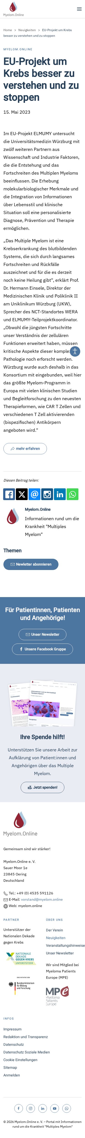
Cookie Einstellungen (20, 1060)
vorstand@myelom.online (42, 899)
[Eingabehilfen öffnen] (75, 351)
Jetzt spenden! (45, 787)
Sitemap (10, 1067)
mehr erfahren (28, 448)
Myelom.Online (17, 49)
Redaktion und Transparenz (25, 1037)
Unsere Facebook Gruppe (45, 649)
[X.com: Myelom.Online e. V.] (22, 494)
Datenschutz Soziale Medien (26, 1052)
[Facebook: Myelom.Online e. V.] (9, 494)
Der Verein (54, 930)
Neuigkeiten (56, 938)
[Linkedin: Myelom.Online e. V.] (60, 494)
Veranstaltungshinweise (64, 945)
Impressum (12, 1029)
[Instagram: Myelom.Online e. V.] (47, 494)
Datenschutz (13, 1044)
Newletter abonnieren (33, 564)
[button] (79, 9)
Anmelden (11, 1075)
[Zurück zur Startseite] (13, 9)
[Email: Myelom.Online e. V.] (34, 494)
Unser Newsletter (45, 634)
